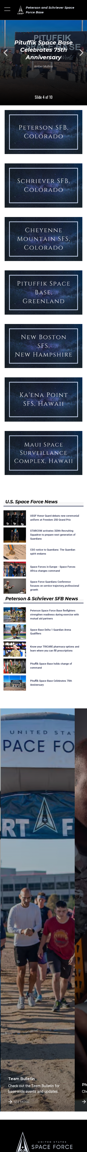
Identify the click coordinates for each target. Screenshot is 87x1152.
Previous (8, 52)
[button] (7, 10)
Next (78, 52)
